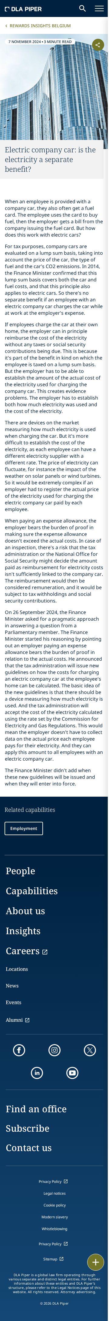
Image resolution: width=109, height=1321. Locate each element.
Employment (23, 828)
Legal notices (55, 1193)
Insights (23, 930)
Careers (23, 950)
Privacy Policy (50, 1181)
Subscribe (27, 1128)
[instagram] (54, 1050)
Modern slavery (54, 1217)
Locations (17, 969)
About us (25, 910)
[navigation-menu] (99, 8)
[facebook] (19, 1050)
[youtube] (72, 1073)
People (20, 871)
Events (13, 1002)
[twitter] (90, 1050)
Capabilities (32, 891)
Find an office (36, 1109)
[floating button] (95, 1262)
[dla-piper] (23, 8)
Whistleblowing (54, 1228)
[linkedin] (37, 1073)
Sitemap (50, 1259)
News (12, 985)
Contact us (29, 1147)
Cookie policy (55, 1205)
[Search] (82, 8)
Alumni (14, 1020)
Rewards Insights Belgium (40, 25)
